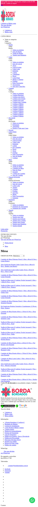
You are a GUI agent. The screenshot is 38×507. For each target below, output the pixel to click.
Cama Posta (16, 78)
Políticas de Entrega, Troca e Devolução (17, 436)
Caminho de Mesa (18, 168)
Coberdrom (15, 74)
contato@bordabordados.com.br (18, 465)
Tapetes (14, 187)
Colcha (14, 72)
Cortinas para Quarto (18, 99)
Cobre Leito (16, 69)
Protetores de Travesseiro (20, 206)
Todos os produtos (18, 50)
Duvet (14, 76)
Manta (14, 194)
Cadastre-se (8, 412)
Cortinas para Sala (18, 100)
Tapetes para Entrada (18, 219)
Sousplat (15, 172)
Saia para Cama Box (18, 86)
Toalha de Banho (17, 53)
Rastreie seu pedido (11, 441)
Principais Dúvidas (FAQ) (13, 440)
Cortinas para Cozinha (19, 102)
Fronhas (14, 81)
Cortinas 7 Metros (17, 112)
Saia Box (15, 193)
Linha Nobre (12, 132)
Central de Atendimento (12, 426)
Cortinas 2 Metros (17, 104)
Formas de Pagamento (11, 433)
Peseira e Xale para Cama (20, 128)
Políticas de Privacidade (12, 438)
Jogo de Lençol (17, 64)
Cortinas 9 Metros (17, 116)
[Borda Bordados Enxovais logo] (8, 22)
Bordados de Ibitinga (11, 424)
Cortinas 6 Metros (17, 111)
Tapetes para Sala (17, 217)
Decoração (12, 118)
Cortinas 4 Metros (17, 107)
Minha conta (8, 414)
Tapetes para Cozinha (19, 220)
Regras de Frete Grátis (11, 443)
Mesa (10, 159)
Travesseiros (16, 85)
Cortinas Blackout (18, 95)
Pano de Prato (16, 170)
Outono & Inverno (14, 177)
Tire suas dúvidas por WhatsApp (11, 239)
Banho (11, 45)
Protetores (12, 199)
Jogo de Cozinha (17, 175)
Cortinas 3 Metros (17, 105)
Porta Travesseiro (17, 83)
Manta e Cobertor (17, 79)
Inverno (11, 130)
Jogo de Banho (17, 52)
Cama (10, 57)
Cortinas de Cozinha (18, 173)
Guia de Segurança (10, 434)
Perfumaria (15, 125)
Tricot (14, 65)
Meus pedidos (9, 416)
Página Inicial (9, 243)
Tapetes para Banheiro (19, 55)
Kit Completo (16, 147)
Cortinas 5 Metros (17, 109)
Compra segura (9, 429)
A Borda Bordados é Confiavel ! (15, 422)
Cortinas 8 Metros (17, 114)
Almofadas (15, 126)
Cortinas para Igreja (18, 97)
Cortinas (11, 88)
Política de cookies (10, 445)
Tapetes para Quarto (18, 222)
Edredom (15, 71)
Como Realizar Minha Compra (14, 427)
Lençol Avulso (16, 67)
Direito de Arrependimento (13, 431)
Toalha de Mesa (17, 166)
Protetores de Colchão (19, 208)
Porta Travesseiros (18, 196)
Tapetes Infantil (17, 226)
